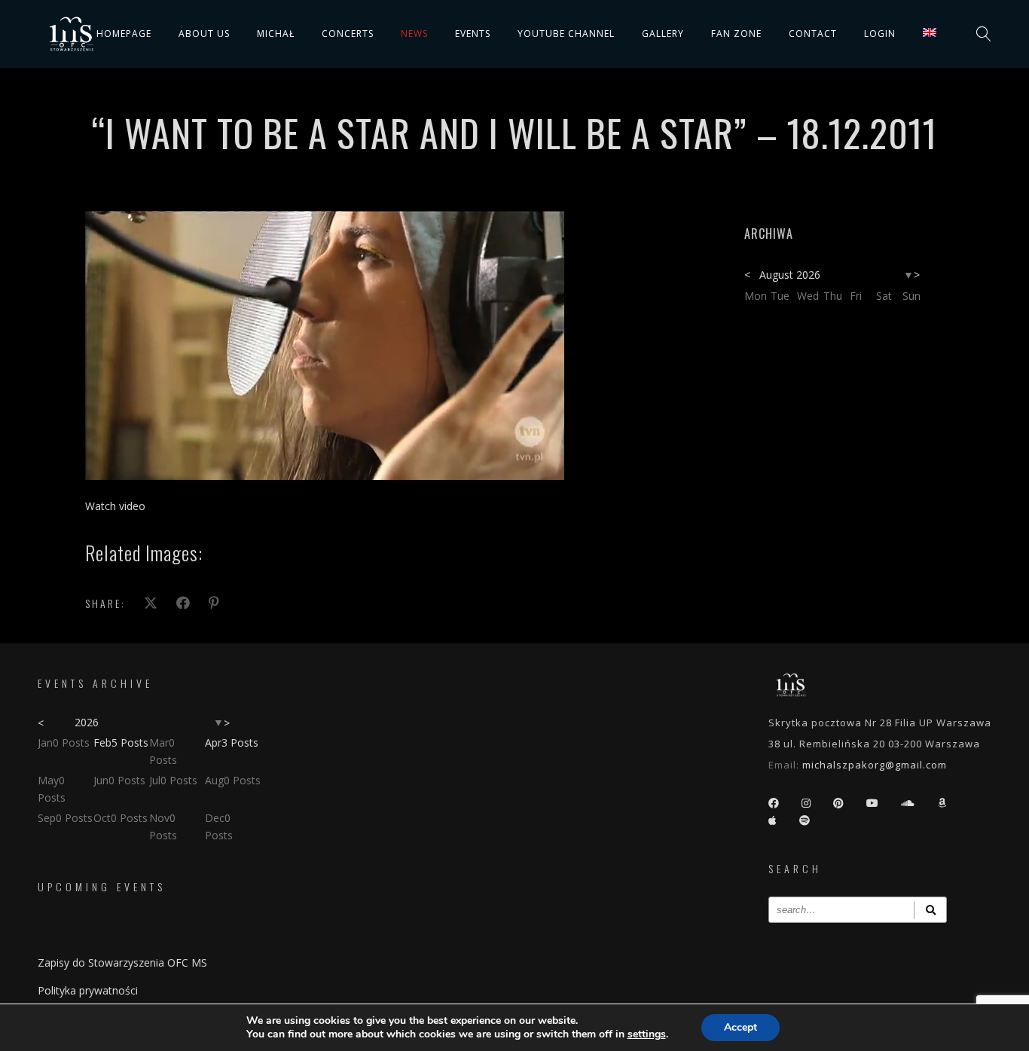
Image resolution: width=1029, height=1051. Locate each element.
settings (646, 1034)
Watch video (115, 506)
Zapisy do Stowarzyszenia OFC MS (122, 962)
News (414, 33)
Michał (276, 33)
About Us (204, 33)
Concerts (348, 33)
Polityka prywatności (88, 990)
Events (472, 33)
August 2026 (789, 274)
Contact (813, 33)
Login (880, 33)
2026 (87, 722)
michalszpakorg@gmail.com (874, 764)
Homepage (123, 33)
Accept (740, 1027)
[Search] (930, 909)
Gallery (663, 33)
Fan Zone (736, 33)
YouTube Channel (566, 33)
